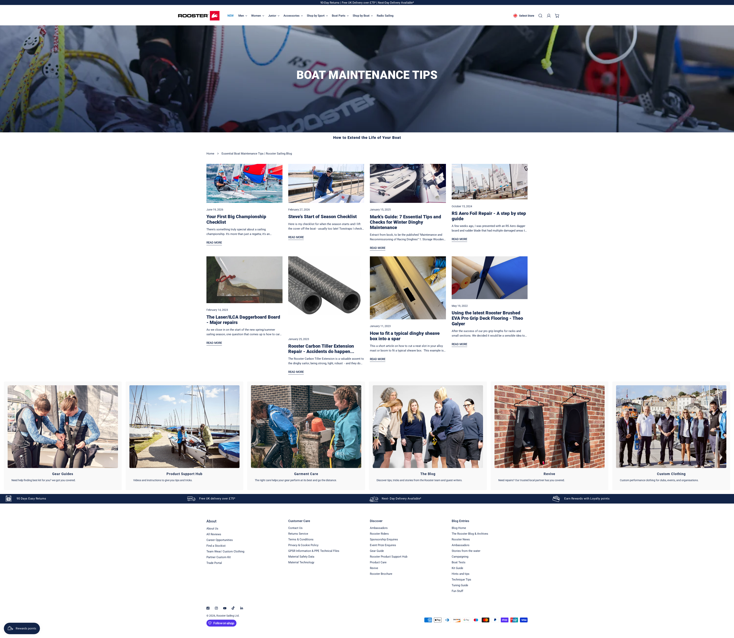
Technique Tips (461, 579)
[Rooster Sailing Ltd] (199, 16)
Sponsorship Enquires (384, 539)
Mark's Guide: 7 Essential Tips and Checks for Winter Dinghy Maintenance (405, 222)
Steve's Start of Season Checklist (322, 216)
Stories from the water (466, 551)
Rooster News (461, 539)
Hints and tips (460, 574)
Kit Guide (457, 568)
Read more (214, 242)
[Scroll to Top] (727, 618)
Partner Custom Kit (218, 557)
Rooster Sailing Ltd (227, 615)
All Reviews (213, 534)
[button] (557, 15)
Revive (374, 568)
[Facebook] (208, 608)
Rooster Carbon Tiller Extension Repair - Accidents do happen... (321, 348)
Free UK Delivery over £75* (359, 2)
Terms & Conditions (300, 539)
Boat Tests (458, 562)
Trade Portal (214, 563)
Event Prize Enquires (383, 545)
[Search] (540, 15)
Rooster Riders (379, 533)
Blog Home (459, 528)
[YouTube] (225, 608)
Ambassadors (379, 528)
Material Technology (301, 562)
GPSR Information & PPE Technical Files (313, 551)
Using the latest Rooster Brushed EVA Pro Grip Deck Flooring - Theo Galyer (487, 318)
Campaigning (460, 556)
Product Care (378, 562)
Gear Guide (377, 551)
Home (210, 153)
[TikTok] (233, 608)
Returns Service (298, 533)
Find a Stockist (216, 545)
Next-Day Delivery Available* (396, 2)
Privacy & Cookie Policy (303, 545)
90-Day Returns (330, 2)
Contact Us (295, 528)
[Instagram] (216, 608)
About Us (212, 528)
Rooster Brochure (381, 574)
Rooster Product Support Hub (388, 556)
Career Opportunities (219, 540)
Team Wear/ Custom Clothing (225, 551)
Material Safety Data (301, 556)
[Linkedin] (241, 608)
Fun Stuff (457, 591)
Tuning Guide (460, 585)
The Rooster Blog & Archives (470, 533)
